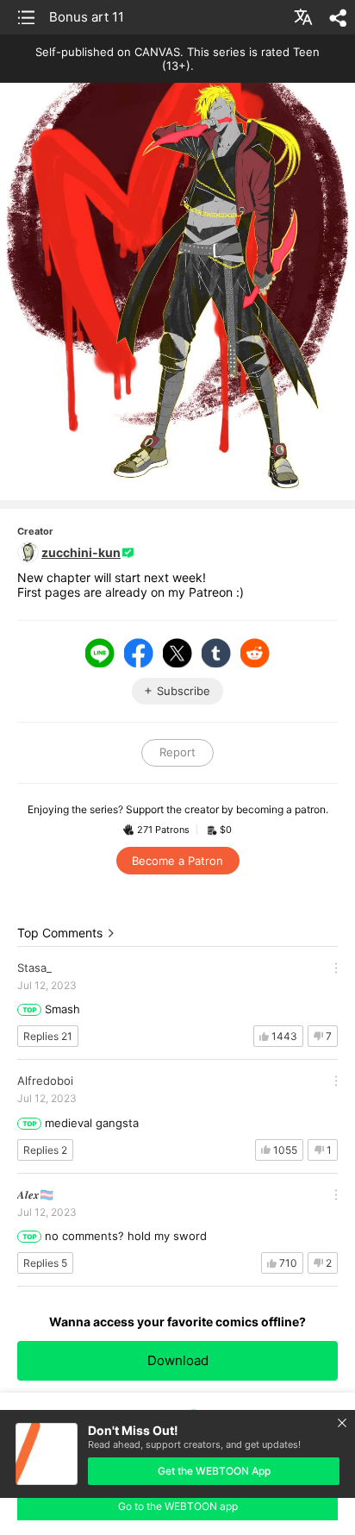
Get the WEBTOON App (214, 1470)
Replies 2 (45, 1149)
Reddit (255, 652)
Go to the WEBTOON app (178, 1506)
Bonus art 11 (86, 17)
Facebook (138, 652)
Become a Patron (177, 861)
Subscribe (183, 691)
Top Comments (60, 932)
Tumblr (216, 652)
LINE (100, 652)
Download (178, 1360)
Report (177, 752)
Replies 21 (47, 1036)
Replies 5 (45, 1262)
